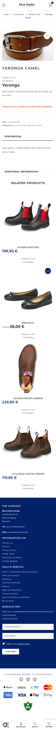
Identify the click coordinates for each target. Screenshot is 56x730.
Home (6, 14)
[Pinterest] (35, 679)
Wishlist (49, 727)
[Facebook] (21, 679)
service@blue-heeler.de (17, 532)
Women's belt (34, 14)
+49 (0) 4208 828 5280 (15, 527)
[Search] (34, 723)
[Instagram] (28, 679)
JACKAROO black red (28, 247)
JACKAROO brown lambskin (28, 398)
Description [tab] (12, 136)
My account (21, 727)
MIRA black (28, 323)
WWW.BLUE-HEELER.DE (21, 674)
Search (35, 727)
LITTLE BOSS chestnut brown (28, 474)
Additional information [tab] (21, 171)
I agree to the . (18, 644)
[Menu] (3, 5)
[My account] (21, 723)
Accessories (18, 14)
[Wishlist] (49, 723)
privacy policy (24, 644)
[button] (47, 36)
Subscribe (11, 652)
